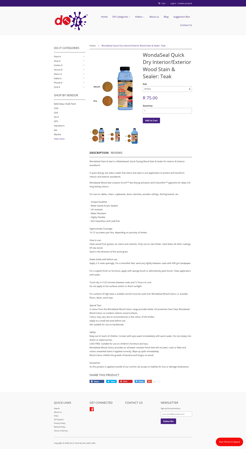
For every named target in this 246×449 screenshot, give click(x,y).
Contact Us (186, 25)
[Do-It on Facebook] (92, 408)
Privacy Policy (59, 423)
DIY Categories (120, 16)
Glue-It (57, 60)
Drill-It (57, 87)
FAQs (56, 415)
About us (154, 16)
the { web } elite (88, 443)
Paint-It (57, 56)
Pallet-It (57, 78)
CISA (56, 108)
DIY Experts (59, 419)
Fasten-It (58, 65)
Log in (173, 3)
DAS (56, 112)
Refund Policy (59, 427)
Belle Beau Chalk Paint (65, 103)
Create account (185, 3)
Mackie (57, 134)
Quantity (148, 105)
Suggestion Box (181, 16)
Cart (163, 3)
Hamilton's (59, 125)
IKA (55, 130)
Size (145, 84)
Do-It (56, 116)
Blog (166, 16)
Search (57, 408)
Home (104, 16)
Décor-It (58, 74)
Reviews (116, 153)
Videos (139, 16)
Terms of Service (61, 430)
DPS (56, 121)
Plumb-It (58, 82)
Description (99, 153)
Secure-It (58, 69)
